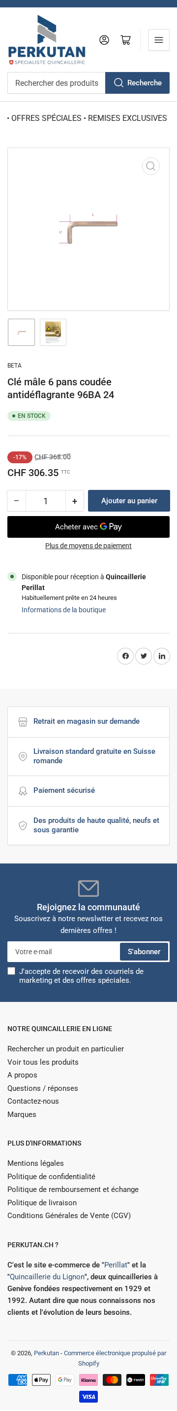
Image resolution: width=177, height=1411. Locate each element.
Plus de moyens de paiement (88, 546)
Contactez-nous (33, 1101)
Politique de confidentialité (51, 1176)
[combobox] (88, 83)
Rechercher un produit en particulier (65, 1048)
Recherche (144, 82)
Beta (14, 365)
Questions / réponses (42, 1088)
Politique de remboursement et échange (73, 1189)
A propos (22, 1075)
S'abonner (144, 951)
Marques (21, 1114)
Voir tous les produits (43, 1062)
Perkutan (46, 1353)
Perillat (115, 1265)
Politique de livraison (42, 1202)
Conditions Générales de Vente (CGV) (69, 1215)
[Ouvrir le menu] (159, 40)
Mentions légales (35, 1163)
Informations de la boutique (64, 610)
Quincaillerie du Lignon (47, 1276)
